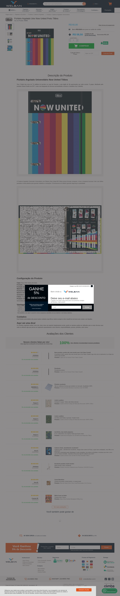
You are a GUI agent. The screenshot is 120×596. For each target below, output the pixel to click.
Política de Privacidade (50, 593)
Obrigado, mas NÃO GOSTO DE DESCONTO (80, 286)
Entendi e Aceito (84, 590)
